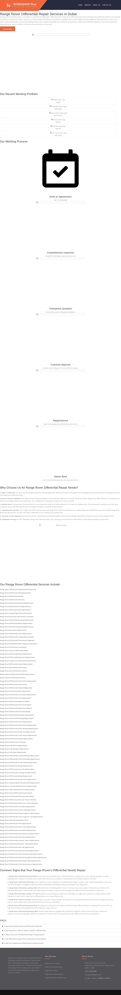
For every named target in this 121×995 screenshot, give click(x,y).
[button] (2, 484)
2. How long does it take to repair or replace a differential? (25, 930)
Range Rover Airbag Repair (53, 967)
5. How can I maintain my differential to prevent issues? (24, 943)
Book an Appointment (60, 196)
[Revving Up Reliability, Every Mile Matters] (23, 5)
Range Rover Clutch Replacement (55, 978)
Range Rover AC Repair (52, 963)
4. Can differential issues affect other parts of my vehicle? (25, 939)
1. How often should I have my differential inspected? (23, 926)
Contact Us (106, 5)
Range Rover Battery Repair (54, 974)
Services (88, 5)
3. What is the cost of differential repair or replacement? (24, 935)
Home (80, 5)
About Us (96, 5)
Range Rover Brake (51, 970)
